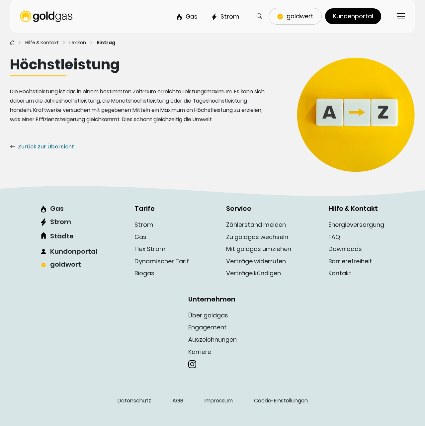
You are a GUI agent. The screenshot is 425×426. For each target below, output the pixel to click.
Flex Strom (150, 249)
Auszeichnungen (212, 339)
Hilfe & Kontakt (42, 42)
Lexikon (77, 42)
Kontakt (340, 273)
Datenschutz (134, 400)
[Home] (12, 42)
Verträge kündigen (253, 273)
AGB (177, 400)
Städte (62, 236)
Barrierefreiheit (350, 261)
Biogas (144, 273)
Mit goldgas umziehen (258, 249)
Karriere (199, 352)
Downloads (345, 249)
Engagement (207, 327)
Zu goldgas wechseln (257, 237)
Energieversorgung (356, 224)
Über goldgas (208, 315)
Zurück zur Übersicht (46, 146)
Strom (60, 221)
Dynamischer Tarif (161, 261)
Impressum (219, 400)
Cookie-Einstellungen (281, 400)
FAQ (334, 237)
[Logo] (46, 16)
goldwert (65, 264)
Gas (57, 208)
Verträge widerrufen (256, 261)
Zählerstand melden (256, 224)
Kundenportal (73, 251)
